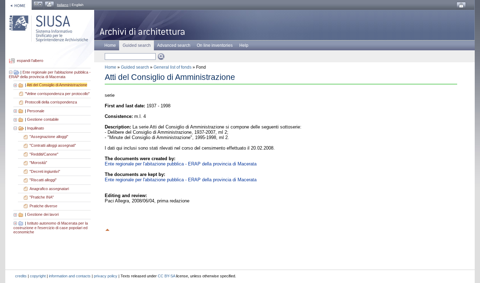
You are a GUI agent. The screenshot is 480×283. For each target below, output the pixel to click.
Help (243, 45)
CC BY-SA (166, 276)
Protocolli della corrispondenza (51, 102)
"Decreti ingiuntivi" (45, 171)
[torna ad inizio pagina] (107, 229)
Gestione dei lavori (43, 214)
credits (21, 276)
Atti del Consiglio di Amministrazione (57, 85)
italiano (63, 5)
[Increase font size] (38, 5)
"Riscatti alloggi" (43, 180)
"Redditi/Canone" (44, 154)
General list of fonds (173, 67)
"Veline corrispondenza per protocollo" (57, 94)
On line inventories (215, 45)
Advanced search (173, 45)
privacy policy (105, 276)
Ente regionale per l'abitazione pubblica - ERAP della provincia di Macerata (50, 74)
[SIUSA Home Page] (18, 5)
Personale (35, 111)
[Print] (49, 5)
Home (110, 45)
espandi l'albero (30, 61)
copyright (38, 276)
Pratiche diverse (43, 206)
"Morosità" (38, 163)
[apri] (15, 85)
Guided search (135, 67)
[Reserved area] (461, 5)
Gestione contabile (43, 119)
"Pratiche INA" (42, 197)
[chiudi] (15, 128)
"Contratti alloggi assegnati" (53, 145)
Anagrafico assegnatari (49, 189)
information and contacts (70, 276)
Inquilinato (35, 128)
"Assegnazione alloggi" (49, 136)
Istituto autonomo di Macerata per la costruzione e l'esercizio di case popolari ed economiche (50, 227)
